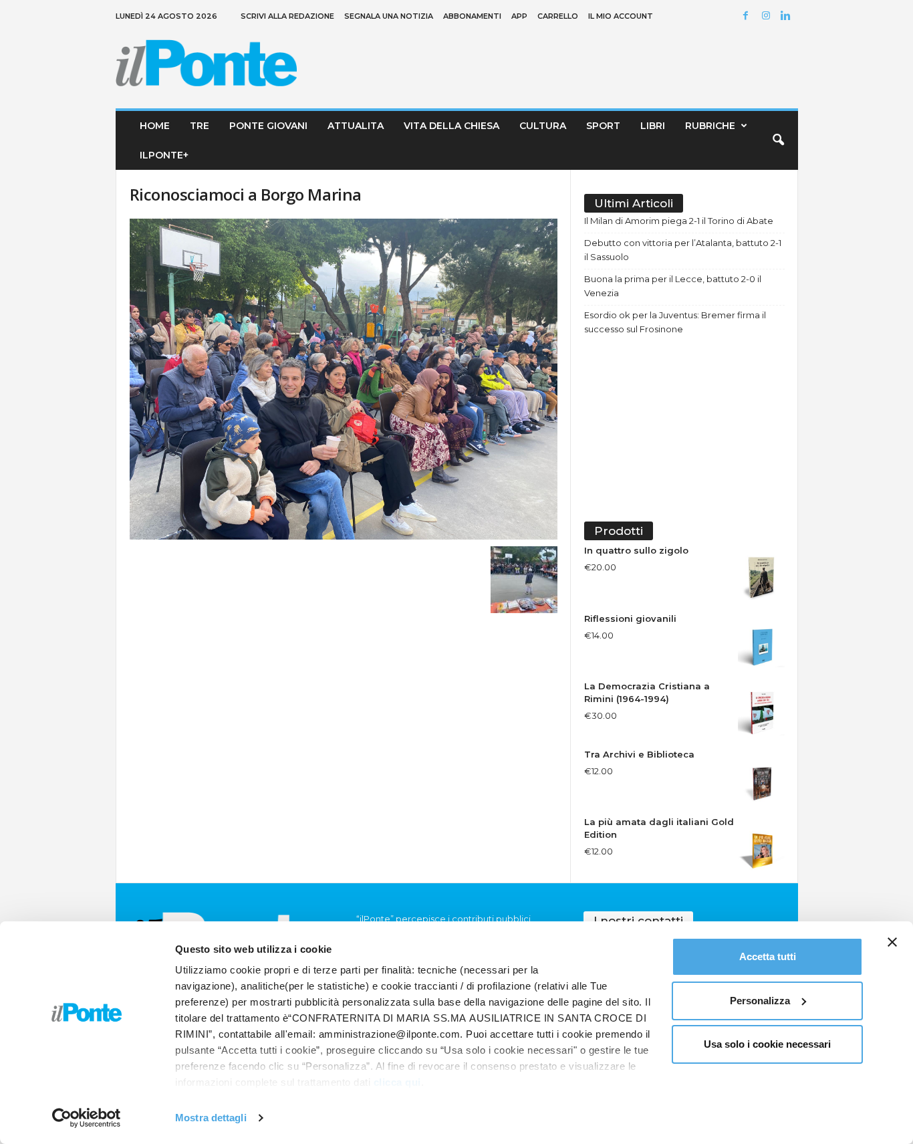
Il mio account (620, 16)
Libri (652, 126)
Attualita (356, 126)
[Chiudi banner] (892, 942)
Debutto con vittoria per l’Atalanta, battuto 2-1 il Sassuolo (682, 249)
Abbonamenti (472, 16)
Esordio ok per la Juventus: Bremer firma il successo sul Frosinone (675, 322)
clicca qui (397, 1082)
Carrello (557, 16)
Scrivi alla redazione (287, 16)
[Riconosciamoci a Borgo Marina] (343, 379)
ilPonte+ (164, 155)
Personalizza (760, 1000)
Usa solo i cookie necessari (767, 1044)
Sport (603, 126)
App (519, 16)
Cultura (542, 126)
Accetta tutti (767, 956)
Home (155, 126)
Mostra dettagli (211, 1117)
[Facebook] (748, 16)
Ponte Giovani (268, 126)
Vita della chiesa (451, 126)
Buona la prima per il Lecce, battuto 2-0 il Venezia (672, 285)
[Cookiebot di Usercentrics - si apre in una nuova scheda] (86, 1118)
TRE (199, 126)
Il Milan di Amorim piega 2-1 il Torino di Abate (678, 220)
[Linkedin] (788, 16)
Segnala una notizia (388, 16)
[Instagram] (768, 16)
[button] (778, 140)
